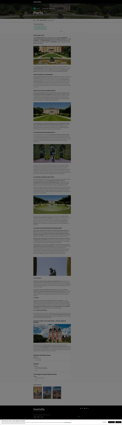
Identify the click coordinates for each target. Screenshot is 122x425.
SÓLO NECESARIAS (111, 422)
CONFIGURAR (105, 422)
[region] (61, 422)
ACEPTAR (118, 422)
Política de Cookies (67, 422)
